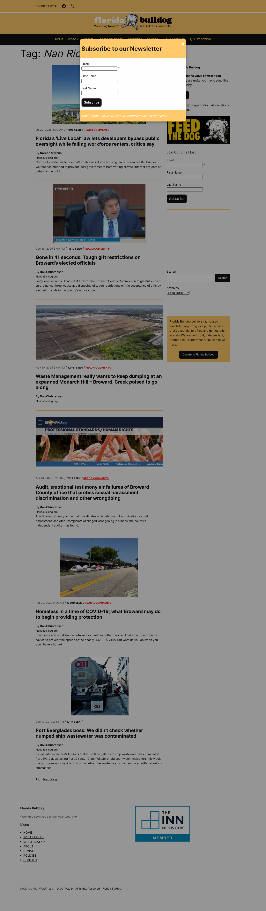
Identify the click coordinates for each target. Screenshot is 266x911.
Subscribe (91, 102)
